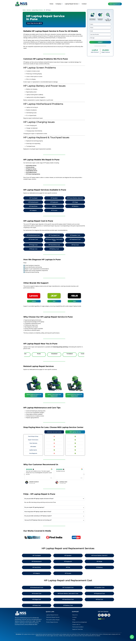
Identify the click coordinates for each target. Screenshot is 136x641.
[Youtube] (108, 615)
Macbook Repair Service (52, 617)
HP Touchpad (33, 198)
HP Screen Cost (33, 239)
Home (24, 10)
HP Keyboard (54, 202)
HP (44, 10)
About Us (74, 615)
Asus (74, 301)
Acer (54, 301)
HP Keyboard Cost (75, 239)
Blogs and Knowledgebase (79, 622)
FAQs (73, 619)
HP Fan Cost (75, 245)
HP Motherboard (33, 202)
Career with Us (76, 624)
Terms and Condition (77, 627)
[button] (84, 474)
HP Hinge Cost (33, 245)
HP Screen (54, 210)
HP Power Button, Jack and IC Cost (54, 240)
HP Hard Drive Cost (54, 245)
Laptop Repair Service (37, 10)
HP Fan (54, 206)
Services (29, 10)
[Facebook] (99, 615)
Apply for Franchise (77, 629)
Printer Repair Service (52, 622)
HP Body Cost (33, 249)
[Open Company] (62, 4)
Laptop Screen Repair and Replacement (54, 395)
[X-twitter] (105, 615)
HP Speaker (54, 198)
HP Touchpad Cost (54, 235)
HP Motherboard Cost (33, 235)
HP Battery (75, 206)
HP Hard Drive (33, 206)
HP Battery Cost (54, 249)
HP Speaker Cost (75, 235)
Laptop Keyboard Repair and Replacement (33, 395)
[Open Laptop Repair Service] (78, 4)
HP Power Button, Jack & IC (75, 198)
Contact (74, 617)
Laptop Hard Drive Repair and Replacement (74, 395)
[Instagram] (102, 615)
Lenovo (34, 301)
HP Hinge (75, 202)
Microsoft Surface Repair (53, 619)
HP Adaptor (33, 210)
